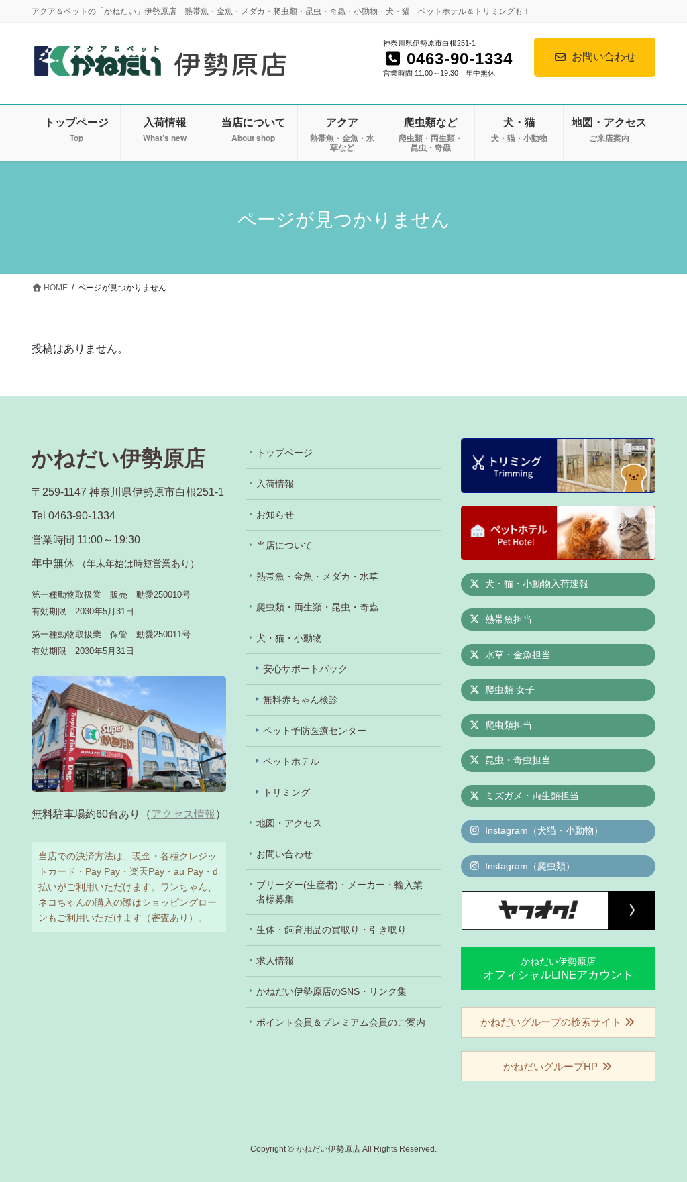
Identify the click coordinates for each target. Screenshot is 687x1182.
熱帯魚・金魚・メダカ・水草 (317, 576)
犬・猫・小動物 (289, 638)
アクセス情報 (183, 814)
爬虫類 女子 (508, 689)
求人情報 (275, 960)
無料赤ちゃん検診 (300, 699)
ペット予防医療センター (314, 730)
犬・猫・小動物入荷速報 (535, 583)
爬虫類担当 (507, 725)
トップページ (284, 452)
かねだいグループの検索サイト (552, 1022)
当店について (284, 545)
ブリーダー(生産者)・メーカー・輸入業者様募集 (339, 891)
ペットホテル (291, 761)
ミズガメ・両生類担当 (530, 795)
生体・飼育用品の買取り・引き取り (331, 929)
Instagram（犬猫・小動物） (542, 830)
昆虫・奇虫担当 (516, 760)
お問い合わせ (604, 56)
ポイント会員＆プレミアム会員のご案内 (340, 1022)
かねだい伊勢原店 (558, 968)
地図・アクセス (289, 823)
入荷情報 (275, 483)
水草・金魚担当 (516, 654)
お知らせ (275, 514)
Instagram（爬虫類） (528, 866)
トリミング (286, 792)
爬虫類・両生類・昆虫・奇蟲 (317, 607)
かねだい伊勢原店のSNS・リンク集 (331, 991)
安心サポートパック (305, 668)
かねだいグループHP (551, 1066)
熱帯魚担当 (507, 619)
